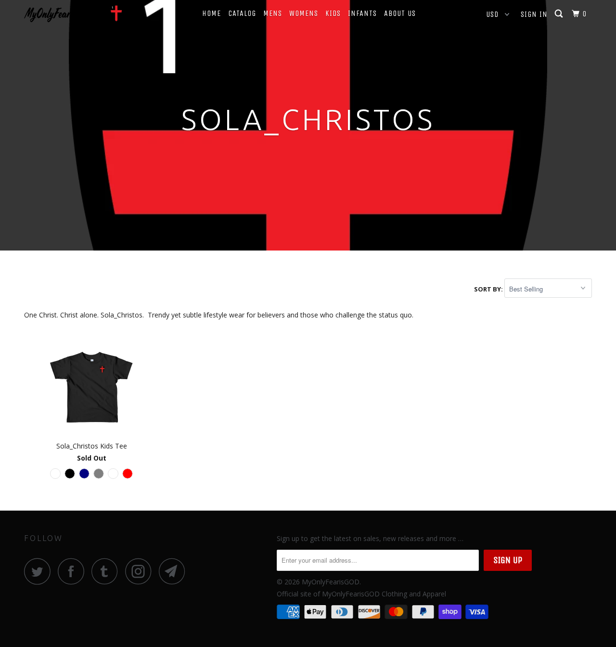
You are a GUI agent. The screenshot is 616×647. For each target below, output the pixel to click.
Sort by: (489, 289)
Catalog (242, 13)
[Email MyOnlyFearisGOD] (175, 571)
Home (211, 13)
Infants (362, 13)
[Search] (559, 14)
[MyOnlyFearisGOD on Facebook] (74, 571)
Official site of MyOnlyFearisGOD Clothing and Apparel (361, 593)
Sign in (534, 14)
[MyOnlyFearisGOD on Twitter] (40, 571)
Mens (272, 13)
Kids (333, 13)
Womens (303, 13)
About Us (400, 13)
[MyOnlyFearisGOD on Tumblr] (107, 571)
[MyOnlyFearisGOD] (73, 13)
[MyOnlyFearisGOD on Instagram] (141, 571)
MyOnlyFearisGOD (330, 581)
